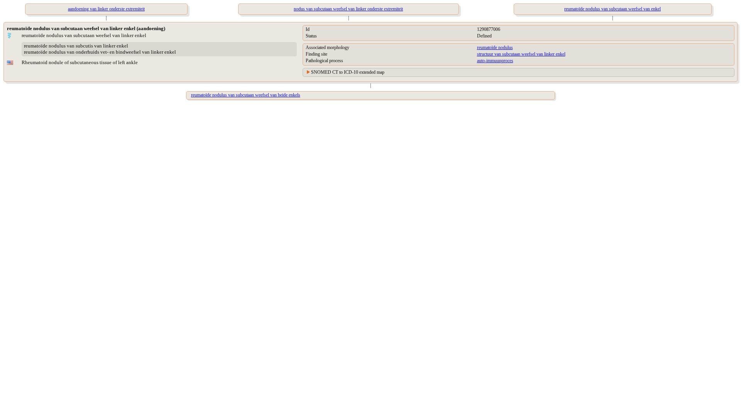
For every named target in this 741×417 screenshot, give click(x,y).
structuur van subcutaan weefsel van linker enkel (521, 54)
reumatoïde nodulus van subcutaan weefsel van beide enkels (245, 95)
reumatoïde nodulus (495, 47)
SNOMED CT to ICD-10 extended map (347, 72)
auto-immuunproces (495, 60)
